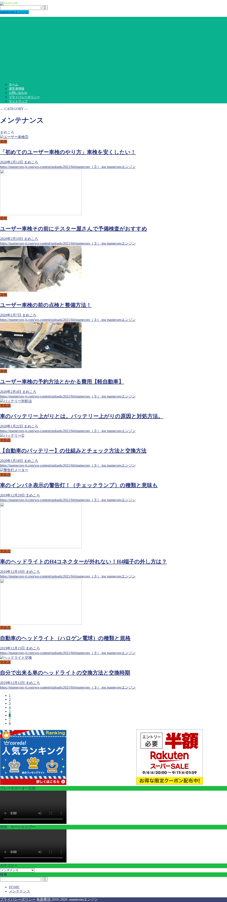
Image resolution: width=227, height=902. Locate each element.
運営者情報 (16, 88)
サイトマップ (18, 101)
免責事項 (43, 899)
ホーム (13, 84)
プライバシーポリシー (24, 97)
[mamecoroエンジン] (9, 2)
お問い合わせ (18, 93)
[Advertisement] (113, 48)
